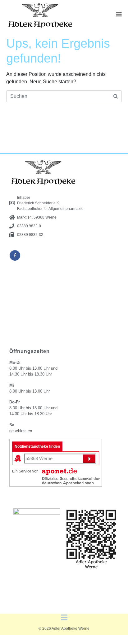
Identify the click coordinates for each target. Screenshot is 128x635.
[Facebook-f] (15, 255)
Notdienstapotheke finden (37, 446)
